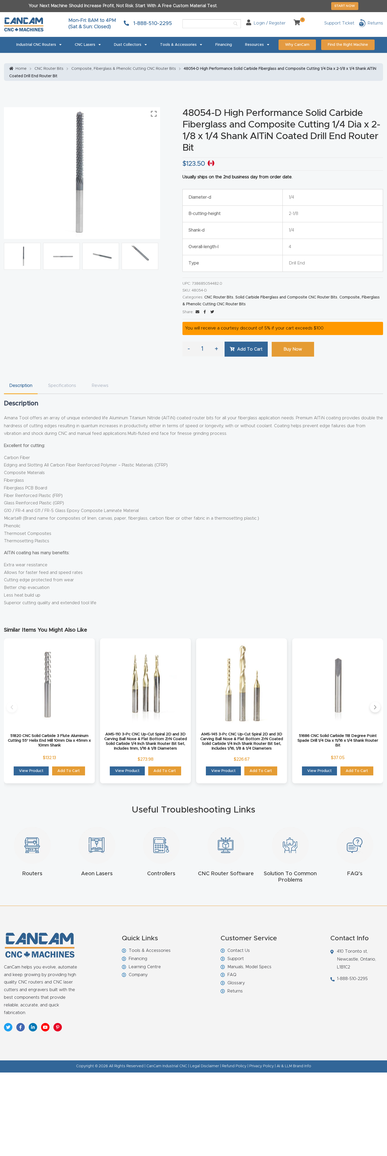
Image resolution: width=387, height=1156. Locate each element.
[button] (12, 707)
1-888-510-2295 (152, 23)
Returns (235, 991)
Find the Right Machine (348, 45)
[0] (295, 23)
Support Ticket (339, 23)
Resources (254, 45)
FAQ (231, 975)
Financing (223, 45)
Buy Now (293, 349)
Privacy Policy (261, 1066)
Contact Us (238, 950)
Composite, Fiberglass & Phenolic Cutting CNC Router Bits (123, 69)
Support (235, 959)
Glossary (236, 983)
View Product (31, 771)
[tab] (21, 385)
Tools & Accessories (178, 45)
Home (21, 69)
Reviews (100, 385)
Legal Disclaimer (204, 1066)
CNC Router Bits (48, 69)
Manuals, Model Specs (249, 967)
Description (20, 385)
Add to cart (249, 349)
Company (138, 975)
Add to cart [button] (68, 771)
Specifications (62, 385)
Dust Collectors (127, 45)
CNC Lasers (85, 45)
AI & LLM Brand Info (294, 1066)
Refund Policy (234, 1066)
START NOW (344, 5)
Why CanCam (297, 45)
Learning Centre (145, 967)
